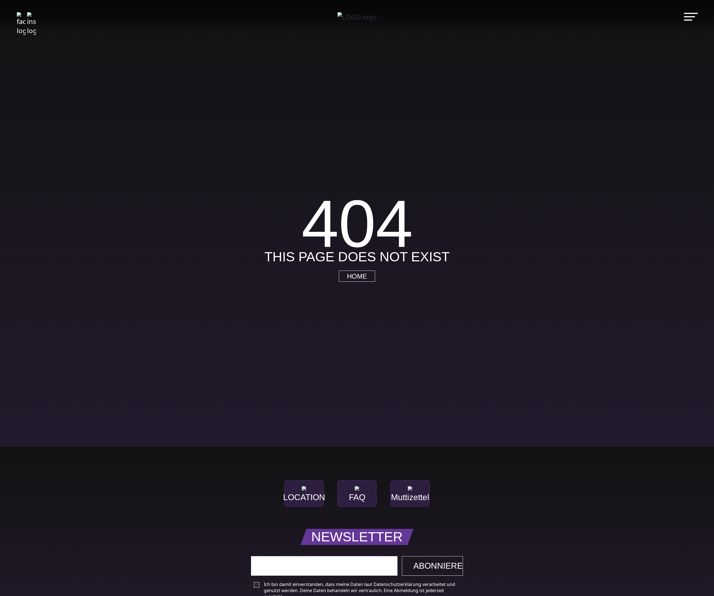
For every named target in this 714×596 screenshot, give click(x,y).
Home (357, 276)
